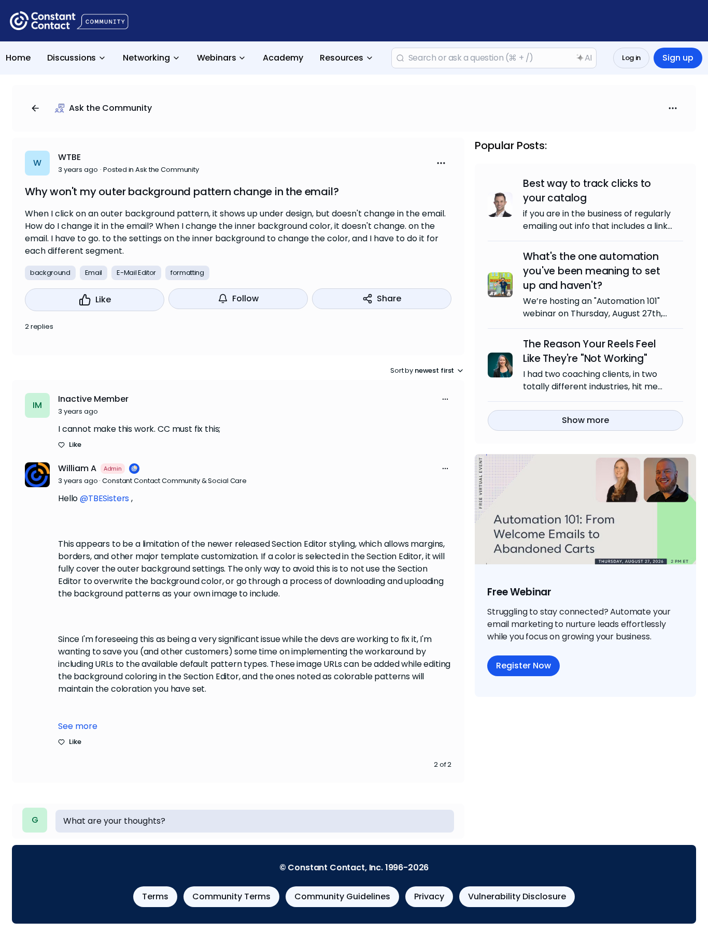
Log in (631, 58)
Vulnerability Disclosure (517, 896)
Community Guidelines (342, 896)
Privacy (429, 896)
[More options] (445, 399)
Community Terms (231, 896)
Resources (341, 58)
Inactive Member (93, 399)
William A (77, 468)
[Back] (35, 108)
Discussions (71, 58)
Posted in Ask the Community (151, 169)
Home (18, 58)
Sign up (677, 58)
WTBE (69, 157)
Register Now (523, 666)
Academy (283, 58)
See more (77, 726)
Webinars (216, 58)
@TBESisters (104, 498)
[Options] (672, 108)
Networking (146, 58)
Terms (155, 896)
